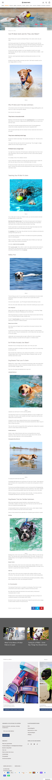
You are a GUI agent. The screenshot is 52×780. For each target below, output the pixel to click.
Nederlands (17, 766)
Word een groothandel (7, 743)
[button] (47, 779)
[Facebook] (28, 744)
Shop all (45, 659)
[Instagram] (31, 744)
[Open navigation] (3, 2)
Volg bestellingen (31, 732)
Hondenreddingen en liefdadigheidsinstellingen (12, 745)
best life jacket (16, 319)
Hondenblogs (5, 754)
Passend (39, 5)
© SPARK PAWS (6, 768)
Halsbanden (19, 5)
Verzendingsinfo (31, 728)
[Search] (46, 2)
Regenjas (11, 5)
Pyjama (27, 5)
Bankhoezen (48, 5)
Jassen (31, 5)
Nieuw (3, 5)
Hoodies (23, 5)
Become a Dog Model (6, 747)
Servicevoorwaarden (6, 758)
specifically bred (30, 119)
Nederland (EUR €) (7, 766)
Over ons (4, 750)
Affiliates (29, 734)
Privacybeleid (5, 756)
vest (21, 310)
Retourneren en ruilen (32, 730)
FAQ (28, 726)
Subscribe (6, 735)
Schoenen (35, 5)
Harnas (15, 5)
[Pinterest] (34, 744)
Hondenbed (43, 5)
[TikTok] (37, 744)
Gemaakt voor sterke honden (14, 709)
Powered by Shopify (7, 770)
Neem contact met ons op (7, 752)
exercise (25, 249)
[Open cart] (49, 2)
